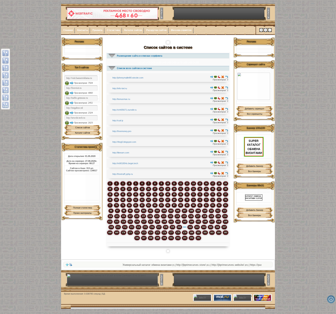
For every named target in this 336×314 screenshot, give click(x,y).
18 (219, 183)
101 (143, 210)
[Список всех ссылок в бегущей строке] (70, 265)
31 (180, 189)
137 (144, 221)
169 (116, 232)
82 (142, 205)
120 (150, 216)
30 (174, 189)
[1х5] (5, 60)
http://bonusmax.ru (121, 99)
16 (206, 183)
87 (174, 205)
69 (180, 200)
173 (144, 232)
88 (180, 205)
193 (184, 238)
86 (168, 205)
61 (129, 200)
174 (150, 232)
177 (171, 232)
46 (155, 194)
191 (171, 238)
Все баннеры (254, 171)
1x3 (139, 62)
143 (184, 221)
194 (191, 238)
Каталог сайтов (133, 30)
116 (123, 216)
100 (137, 210)
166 (217, 227)
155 (145, 227)
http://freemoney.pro (121, 131)
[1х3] (5, 53)
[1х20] (5, 75)
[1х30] (5, 83)
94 (219, 205)
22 (123, 189)
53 (200, 194)
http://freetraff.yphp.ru (122, 174)
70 (187, 200)
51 (187, 194)
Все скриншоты (254, 114)
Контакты (82, 30)
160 (179, 227)
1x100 (196, 62)
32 (187, 189)
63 (142, 200)
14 (193, 183)
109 (198, 210)
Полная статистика (82, 208)
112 (218, 210)
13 (187, 183)
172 (137, 232)
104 (164, 210)
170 (123, 232)
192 (178, 238)
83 (148, 205)
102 (150, 210)
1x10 (148, 62)
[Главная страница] (261, 31)
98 (124, 210)
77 (110, 205)
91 (200, 205)
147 (212, 221)
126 (191, 216)
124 (177, 216)
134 (123, 221)
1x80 (184, 62)
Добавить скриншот (254, 108)
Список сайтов (82, 127)
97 (117, 210)
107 (184, 210)
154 (138, 227)
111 (211, 210)
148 (218, 221)
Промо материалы (82, 213)
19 (225, 183)
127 (198, 216)
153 (131, 227)
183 (212, 232)
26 (148, 189)
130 (218, 216)
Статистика (113, 30)
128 (204, 216)
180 (191, 232)
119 (143, 216)
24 (136, 189)
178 (178, 232)
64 (148, 200)
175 (157, 232)
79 (123, 205)
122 (163, 216)
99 (130, 210)
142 (178, 221)
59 (116, 200)
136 (137, 221)
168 (110, 232)
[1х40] (5, 90)
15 (200, 183)
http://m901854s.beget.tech (125, 163)
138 (150, 221)
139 (157, 221)
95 (225, 205)
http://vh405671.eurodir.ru (124, 110)
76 (225, 200)
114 (110, 216)
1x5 (143, 62)
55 (213, 194)
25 (142, 189)
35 (206, 189)
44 (142, 194)
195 (198, 238)
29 (168, 189)
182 (205, 232)
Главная (68, 30)
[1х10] (5, 68)
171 (130, 232)
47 (161, 194)
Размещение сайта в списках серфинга (139, 56)
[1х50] (5, 97)
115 (117, 216)
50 (180, 194)
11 (174, 183)
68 (174, 200)
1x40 (163, 62)
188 (150, 238)
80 (129, 205)
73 (206, 200)
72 (200, 200)
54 (206, 194)
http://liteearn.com (120, 152)
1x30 (158, 62)
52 (193, 194)
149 (225, 221)
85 (161, 205)
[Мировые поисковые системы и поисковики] (262, 300)
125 (184, 216)
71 (193, 200)
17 (213, 183)
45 (148, 194)
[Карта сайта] (270, 31)
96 (111, 210)
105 (171, 210)
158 (165, 227)
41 (123, 194)
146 (205, 221)
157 (159, 227)
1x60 (174, 62)
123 (170, 216)
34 (200, 189)
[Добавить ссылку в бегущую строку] (67, 265)
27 (155, 189)
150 (111, 227)
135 (130, 221)
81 (136, 205)
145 (198, 221)
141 (171, 221)
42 (129, 194)
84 (155, 205)
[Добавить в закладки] (265, 31)
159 (172, 227)
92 (206, 205)
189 (157, 238)
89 (187, 205)
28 (161, 189)
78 (116, 205)
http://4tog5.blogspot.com (124, 142)
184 (218, 232)
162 (190, 227)
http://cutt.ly (117, 120)
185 (225, 232)
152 (125, 227)
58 (110, 200)
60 (123, 200)
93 (213, 205)
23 (129, 189)
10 (168, 183)
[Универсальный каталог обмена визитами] (253, 86)
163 (197, 227)
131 (225, 216)
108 (191, 210)
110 (204, 210)
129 (211, 216)
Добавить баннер (254, 166)
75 (219, 200)
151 (118, 227)
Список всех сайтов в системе (134, 68)
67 (168, 200)
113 (224, 210)
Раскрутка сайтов (156, 30)
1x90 (190, 62)
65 (155, 200)
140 (164, 221)
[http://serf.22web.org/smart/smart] (254, 147)
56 (219, 194)
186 (137, 238)
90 (193, 205)
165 (210, 227)
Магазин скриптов (181, 30)
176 (164, 232)
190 (164, 238)
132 (110, 221)
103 (157, 210)
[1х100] (5, 105)
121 (157, 216)
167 (224, 227)
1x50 (169, 62)
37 (219, 189)
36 (213, 189)
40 (116, 194)
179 (184, 232)
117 (130, 216)
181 (198, 232)
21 (116, 189)
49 (174, 194)
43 (136, 194)
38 (225, 189)
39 (110, 194)
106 (177, 210)
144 (191, 221)
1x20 (153, 62)
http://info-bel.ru (119, 88)
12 (180, 183)
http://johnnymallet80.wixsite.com (127, 78)
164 (204, 227)
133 (116, 221)
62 (136, 200)
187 (144, 238)
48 (168, 194)
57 (225, 194)
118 (136, 216)
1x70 (179, 62)
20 (110, 189)
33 (193, 189)
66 (161, 200)
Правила (97, 30)
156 (152, 227)
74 (213, 200)
